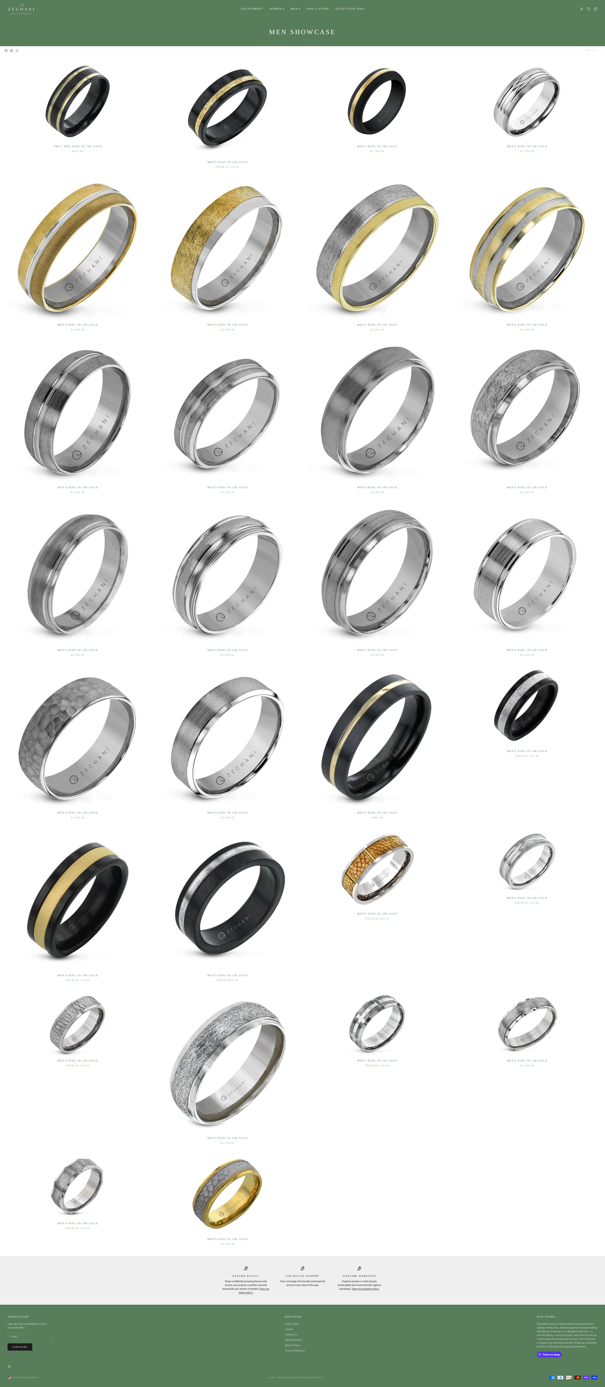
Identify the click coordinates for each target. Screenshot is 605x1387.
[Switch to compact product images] (16, 50)
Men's (295, 8)
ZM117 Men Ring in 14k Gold (78, 146)
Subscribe (20, 1347)
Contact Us (291, 1334)
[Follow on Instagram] (9, 1366)
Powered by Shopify (311, 1377)
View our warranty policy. (365, 1289)
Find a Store (318, 8)
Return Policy (292, 1345)
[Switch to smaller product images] (11, 50)
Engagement (252, 8)
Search (289, 1329)
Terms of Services (295, 1350)
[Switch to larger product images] (6, 50)
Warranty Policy (293, 1340)
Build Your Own (349, 8)
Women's (277, 8)
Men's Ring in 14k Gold (227, 162)
